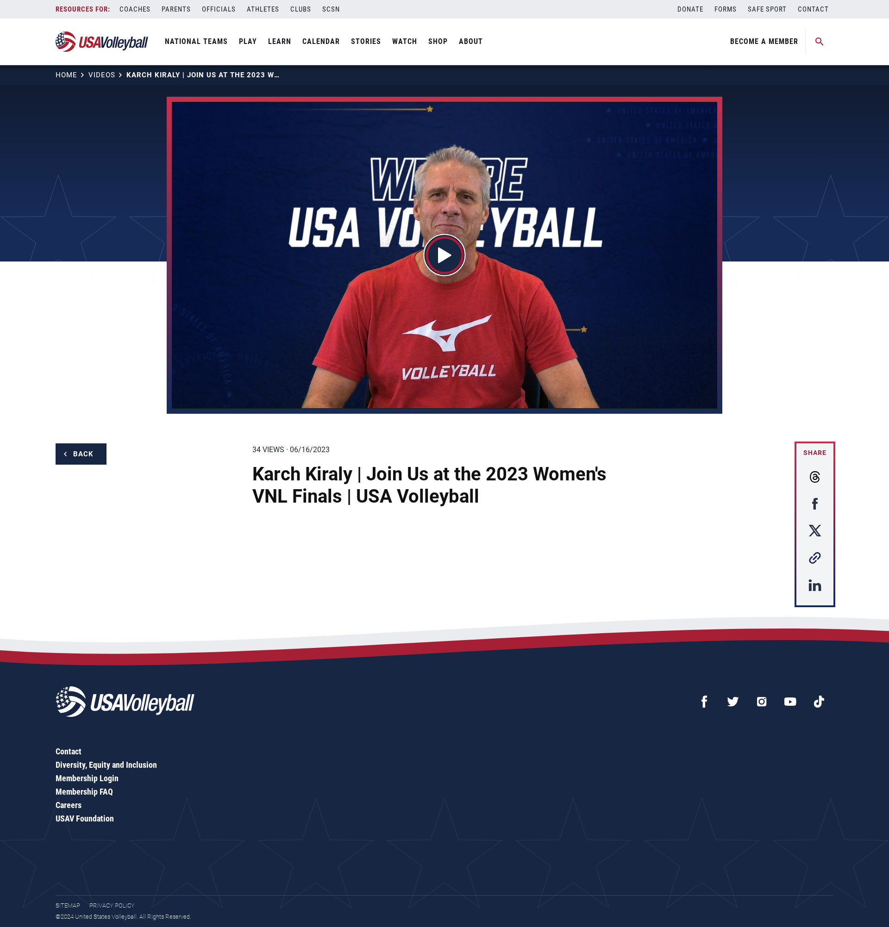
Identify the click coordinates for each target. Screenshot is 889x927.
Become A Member (764, 41)
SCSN (331, 9)
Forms (725, 9)
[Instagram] (762, 702)
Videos (101, 75)
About (471, 41)
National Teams (196, 41)
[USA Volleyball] (102, 41)
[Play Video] (445, 255)
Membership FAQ (84, 791)
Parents (176, 9)
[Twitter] (733, 702)
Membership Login (87, 778)
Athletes (263, 9)
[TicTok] (819, 702)
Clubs (300, 9)
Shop (438, 41)
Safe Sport (767, 9)
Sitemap (68, 905)
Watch (404, 41)
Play (248, 41)
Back (83, 454)
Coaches (134, 9)
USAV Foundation (85, 818)
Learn (279, 41)
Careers (68, 805)
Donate (690, 9)
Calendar (321, 41)
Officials (219, 9)
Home (66, 75)
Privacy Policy (112, 905)
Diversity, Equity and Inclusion (106, 765)
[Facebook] (704, 702)
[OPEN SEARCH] (819, 42)
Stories (366, 41)
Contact (813, 9)
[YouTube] (790, 702)
